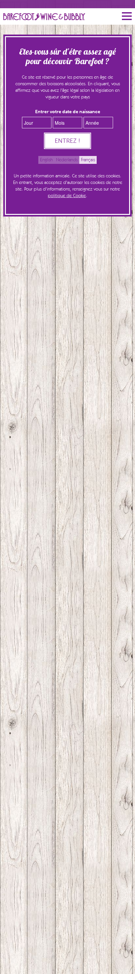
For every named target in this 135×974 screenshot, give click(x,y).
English (46, 160)
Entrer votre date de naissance (67, 112)
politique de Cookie (67, 195)
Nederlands (67, 160)
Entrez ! (67, 140)
